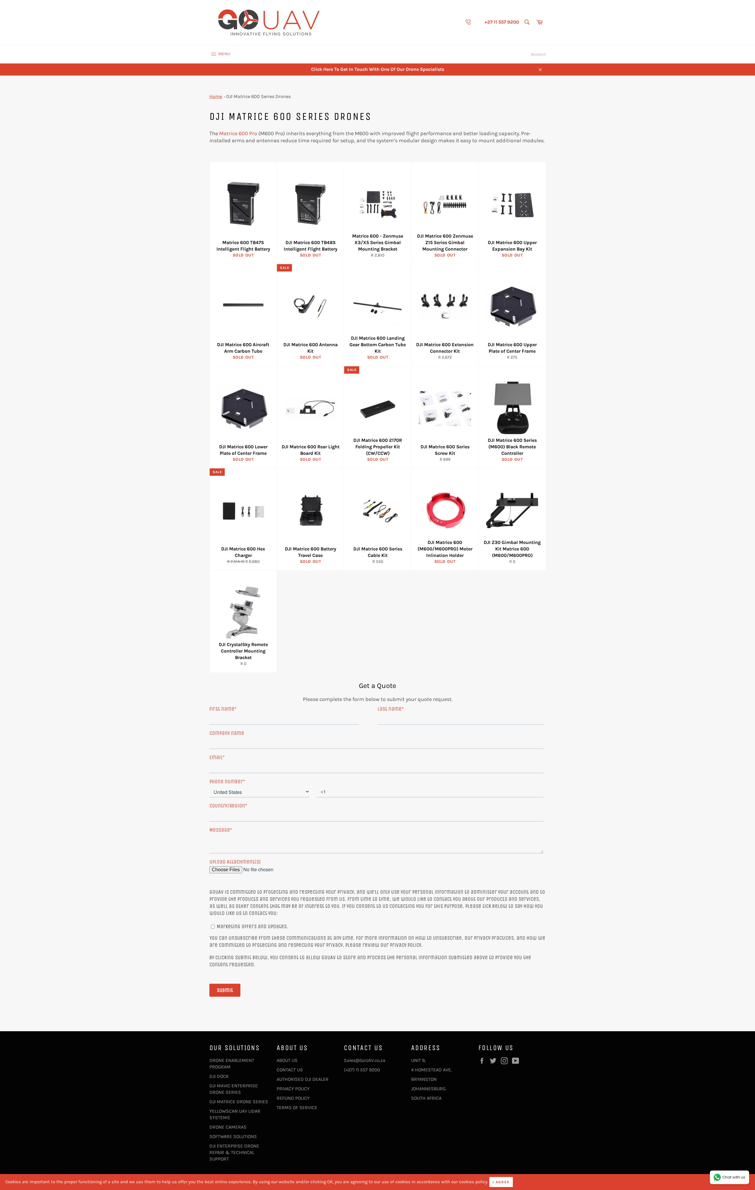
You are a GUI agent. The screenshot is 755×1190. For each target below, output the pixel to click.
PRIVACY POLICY (293, 1088)
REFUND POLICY (293, 1098)
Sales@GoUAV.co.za (364, 1060)
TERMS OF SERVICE (297, 1107)
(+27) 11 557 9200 (362, 1070)
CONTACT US (290, 1070)
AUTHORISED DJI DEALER (303, 1079)
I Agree (501, 1182)
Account (538, 54)
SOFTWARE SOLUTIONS (233, 1136)
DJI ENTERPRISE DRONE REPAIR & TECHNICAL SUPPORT (234, 1152)
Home (215, 96)
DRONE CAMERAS (228, 1127)
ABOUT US (287, 1060)
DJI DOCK (219, 1076)
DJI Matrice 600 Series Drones (258, 96)
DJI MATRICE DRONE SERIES (238, 1101)
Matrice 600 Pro (238, 133)
